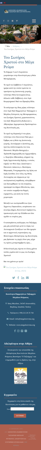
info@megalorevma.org (24, 319)
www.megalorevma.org (25, 325)
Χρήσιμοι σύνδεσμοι (32, 435)
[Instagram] (8, 20)
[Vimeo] (16, 20)
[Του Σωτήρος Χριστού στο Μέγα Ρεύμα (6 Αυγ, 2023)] (20, 269)
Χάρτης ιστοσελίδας (32, 438)
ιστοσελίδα (26, 350)
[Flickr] (12, 20)
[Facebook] (3, 20)
